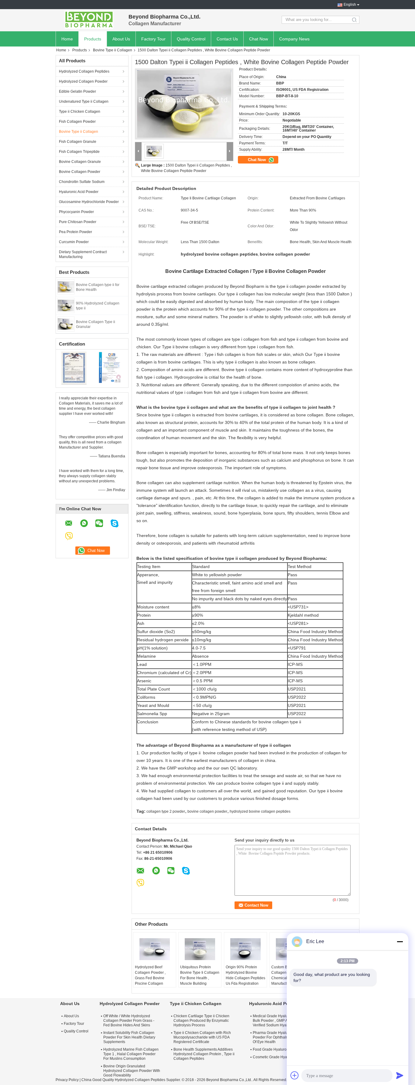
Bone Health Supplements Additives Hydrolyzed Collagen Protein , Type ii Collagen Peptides (204, 1054)
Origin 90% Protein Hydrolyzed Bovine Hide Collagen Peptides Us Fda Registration (245, 975)
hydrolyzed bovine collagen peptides (260, 811)
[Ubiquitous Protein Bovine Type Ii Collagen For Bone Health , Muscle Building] (200, 949)
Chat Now (258, 38)
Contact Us (227, 38)
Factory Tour (153, 38)
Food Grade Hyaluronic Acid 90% (280, 1049)
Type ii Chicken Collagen (79, 111)
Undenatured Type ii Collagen (83, 101)
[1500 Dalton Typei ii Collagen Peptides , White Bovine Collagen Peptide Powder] (184, 104)
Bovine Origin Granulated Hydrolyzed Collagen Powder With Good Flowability (131, 1070)
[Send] (400, 1075)
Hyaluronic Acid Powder (78, 192)
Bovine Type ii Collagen (112, 50)
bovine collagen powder (207, 811)
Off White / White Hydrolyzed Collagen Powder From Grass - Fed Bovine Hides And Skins (128, 1020)
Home (67, 38)
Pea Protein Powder (75, 232)
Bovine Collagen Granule (80, 162)
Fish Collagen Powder (77, 121)
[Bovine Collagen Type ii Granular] (66, 324)
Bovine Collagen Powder (79, 172)
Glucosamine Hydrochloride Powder (89, 202)
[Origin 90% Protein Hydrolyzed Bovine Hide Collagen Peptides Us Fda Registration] (245, 949)
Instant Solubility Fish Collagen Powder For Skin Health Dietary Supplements (129, 1037)
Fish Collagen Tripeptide (79, 152)
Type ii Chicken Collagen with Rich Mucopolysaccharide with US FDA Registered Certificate (202, 1037)
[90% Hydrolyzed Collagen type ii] (66, 305)
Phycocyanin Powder (76, 212)
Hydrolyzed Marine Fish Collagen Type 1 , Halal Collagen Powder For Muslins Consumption (131, 1054)
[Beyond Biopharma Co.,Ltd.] (89, 20)
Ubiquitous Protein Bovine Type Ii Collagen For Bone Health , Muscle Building (199, 975)
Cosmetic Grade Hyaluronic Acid (279, 1057)
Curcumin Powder (74, 242)
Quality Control (191, 38)
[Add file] (294, 1075)
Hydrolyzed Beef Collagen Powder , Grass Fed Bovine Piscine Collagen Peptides (150, 978)
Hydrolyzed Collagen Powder (83, 81)
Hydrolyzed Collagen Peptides (84, 71)
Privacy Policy (67, 1080)
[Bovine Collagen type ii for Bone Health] (66, 286)
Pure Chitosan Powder (77, 222)
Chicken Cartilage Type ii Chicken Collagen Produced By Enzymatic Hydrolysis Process (201, 1020)
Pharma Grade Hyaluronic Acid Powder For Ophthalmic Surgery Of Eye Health (279, 1037)
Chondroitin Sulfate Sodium (82, 182)
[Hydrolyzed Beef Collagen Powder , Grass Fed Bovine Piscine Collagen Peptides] (154, 949)
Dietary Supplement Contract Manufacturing (83, 254)
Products (92, 38)
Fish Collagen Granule (77, 142)
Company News (294, 38)
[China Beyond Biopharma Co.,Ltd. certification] (74, 368)
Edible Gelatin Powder (77, 91)
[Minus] (399, 941)
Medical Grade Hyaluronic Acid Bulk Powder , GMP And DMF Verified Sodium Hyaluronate (278, 1020)
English (350, 4)
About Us (121, 38)
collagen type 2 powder (165, 811)
